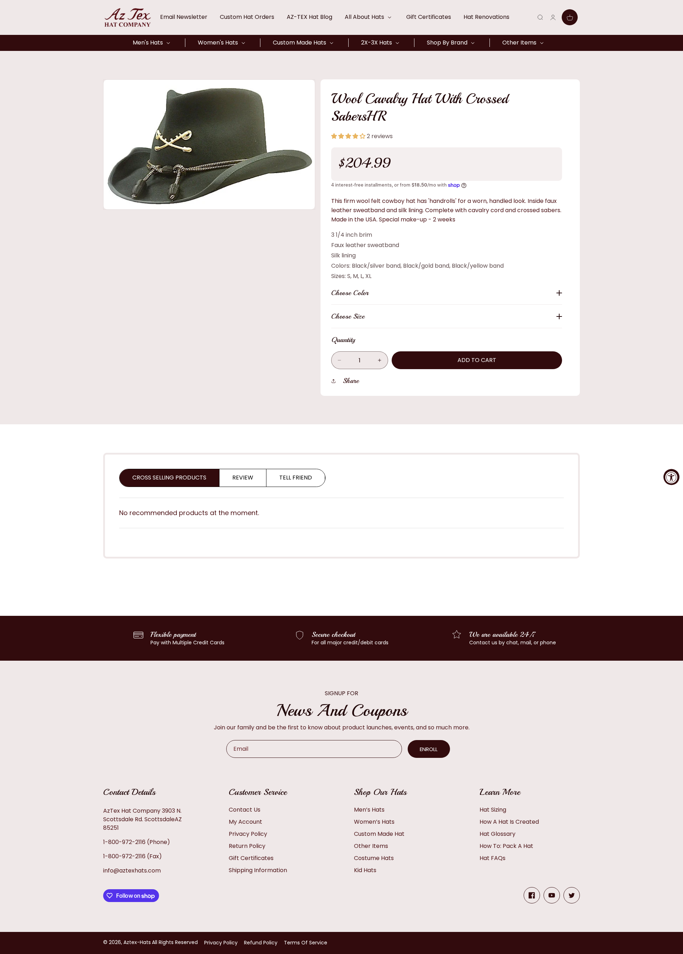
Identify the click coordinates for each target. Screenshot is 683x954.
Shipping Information (258, 870)
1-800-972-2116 (124, 842)
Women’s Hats (374, 822)
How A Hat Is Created (509, 822)
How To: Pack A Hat (506, 846)
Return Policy (247, 846)
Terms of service (305, 942)
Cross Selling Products (169, 477)
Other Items (371, 846)
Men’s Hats (369, 810)
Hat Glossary (497, 834)
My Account (245, 822)
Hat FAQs (492, 858)
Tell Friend (295, 477)
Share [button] (351, 380)
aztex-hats (137, 942)
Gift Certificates (251, 858)
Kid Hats (365, 870)
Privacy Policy (248, 834)
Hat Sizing (493, 810)
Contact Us (244, 810)
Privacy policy (221, 942)
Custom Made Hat (379, 834)
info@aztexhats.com (132, 870)
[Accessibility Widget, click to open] (671, 477)
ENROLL (429, 749)
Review (242, 477)
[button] (369, 17)
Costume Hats (374, 858)
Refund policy (260, 942)
